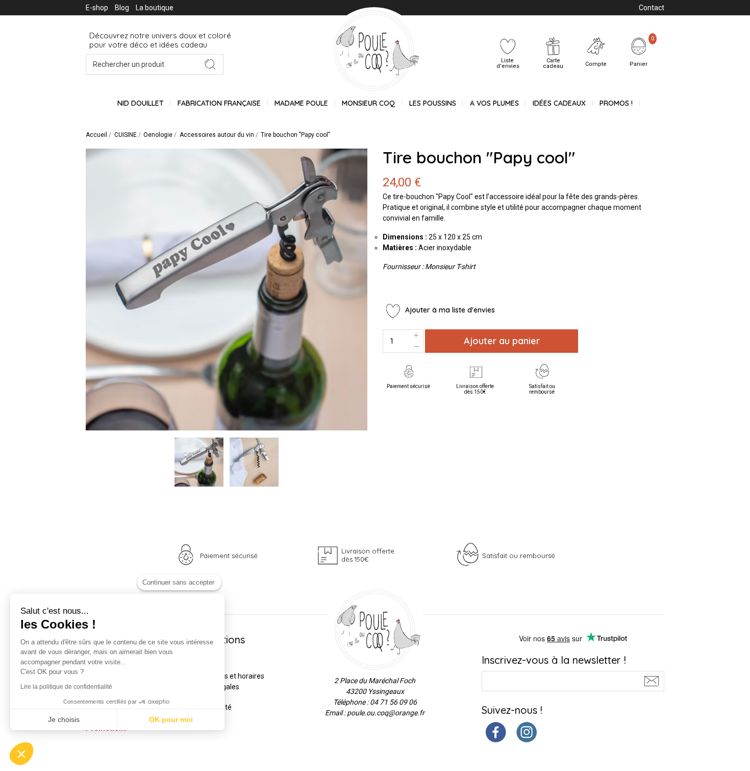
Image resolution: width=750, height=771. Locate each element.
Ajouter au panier (502, 341)
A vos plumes (494, 103)
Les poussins (432, 103)
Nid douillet (140, 103)
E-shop (97, 8)
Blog (122, 8)
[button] (21, 753)
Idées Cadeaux (559, 103)
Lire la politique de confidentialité (66, 686)
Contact (651, 8)
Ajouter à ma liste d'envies (449, 310)
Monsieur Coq (368, 103)
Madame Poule (301, 103)
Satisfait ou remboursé (542, 389)
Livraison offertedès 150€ (475, 389)
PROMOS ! (616, 103)
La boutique (154, 8)
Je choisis (64, 719)
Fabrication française (219, 103)
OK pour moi (171, 719)
